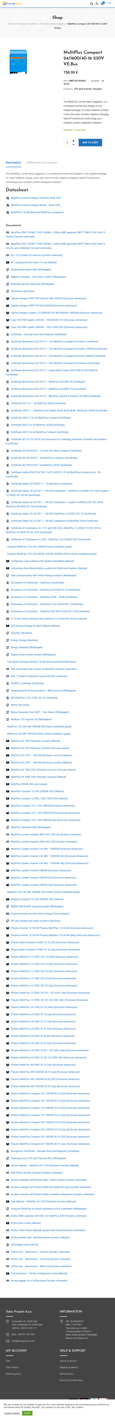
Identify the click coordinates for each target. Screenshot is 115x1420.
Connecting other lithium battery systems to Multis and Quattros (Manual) (48, 568)
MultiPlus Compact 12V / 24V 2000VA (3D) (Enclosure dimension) (45, 812)
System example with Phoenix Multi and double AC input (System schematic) (50, 1187)
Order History (12, 1367)
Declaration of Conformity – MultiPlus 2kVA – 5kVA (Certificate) (43, 597)
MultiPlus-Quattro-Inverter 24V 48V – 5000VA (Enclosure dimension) (46, 848)
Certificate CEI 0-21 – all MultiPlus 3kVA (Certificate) (38, 403)
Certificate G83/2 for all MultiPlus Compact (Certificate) (39, 432)
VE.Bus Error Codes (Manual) (25, 1223)
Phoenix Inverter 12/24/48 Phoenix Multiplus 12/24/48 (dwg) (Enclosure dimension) (55, 935)
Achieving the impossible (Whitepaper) (30, 269)
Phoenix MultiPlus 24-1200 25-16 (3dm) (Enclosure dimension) (43, 1007)
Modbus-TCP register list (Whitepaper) (31, 719)
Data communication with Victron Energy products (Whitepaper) (43, 575)
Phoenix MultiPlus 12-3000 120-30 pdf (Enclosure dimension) (43, 978)
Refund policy (66, 1373)
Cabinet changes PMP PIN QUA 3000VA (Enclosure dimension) (43, 305)
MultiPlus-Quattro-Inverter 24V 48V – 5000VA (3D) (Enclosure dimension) (49, 856)
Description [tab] (13, 162)
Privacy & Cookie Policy (71, 1380)
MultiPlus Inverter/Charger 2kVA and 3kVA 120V (35, 198)
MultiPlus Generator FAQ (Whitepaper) (30, 827)
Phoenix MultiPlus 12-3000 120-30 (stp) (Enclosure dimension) (43, 985)
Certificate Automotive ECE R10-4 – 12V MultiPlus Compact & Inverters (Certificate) (54, 341)
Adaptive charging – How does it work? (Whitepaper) (38, 276)
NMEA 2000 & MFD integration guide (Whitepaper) (36, 906)
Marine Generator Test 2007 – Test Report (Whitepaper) (39, 712)
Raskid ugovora (13, 1373)
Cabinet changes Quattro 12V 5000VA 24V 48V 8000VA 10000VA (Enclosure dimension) (56, 312)
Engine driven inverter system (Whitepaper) (33, 654)
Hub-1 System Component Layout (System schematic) (39, 676)
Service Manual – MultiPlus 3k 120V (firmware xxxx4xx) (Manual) (44, 1165)
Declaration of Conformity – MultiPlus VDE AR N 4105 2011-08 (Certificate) (50, 611)
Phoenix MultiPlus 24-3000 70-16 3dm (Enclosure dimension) (43, 1021)
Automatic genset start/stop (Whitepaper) (32, 284)
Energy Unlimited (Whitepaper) (26, 647)
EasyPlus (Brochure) (21, 633)
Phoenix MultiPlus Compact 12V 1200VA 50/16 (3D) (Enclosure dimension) (50, 1093)
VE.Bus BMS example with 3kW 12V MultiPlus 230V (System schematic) (48, 1215)
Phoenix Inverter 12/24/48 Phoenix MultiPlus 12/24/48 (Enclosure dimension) (51, 928)
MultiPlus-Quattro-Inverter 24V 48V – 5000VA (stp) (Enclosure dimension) (49, 863)
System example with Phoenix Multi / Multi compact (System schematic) (48, 1179)
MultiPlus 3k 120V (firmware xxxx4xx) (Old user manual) (39, 748)
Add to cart (90, 142)
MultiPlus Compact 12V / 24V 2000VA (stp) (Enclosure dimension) (45, 820)
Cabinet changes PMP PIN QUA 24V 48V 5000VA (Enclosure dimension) (48, 298)
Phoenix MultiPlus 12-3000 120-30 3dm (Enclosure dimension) (43, 971)
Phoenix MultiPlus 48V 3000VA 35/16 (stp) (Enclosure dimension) (45, 1072)
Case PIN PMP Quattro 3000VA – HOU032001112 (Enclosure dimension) (48, 320)
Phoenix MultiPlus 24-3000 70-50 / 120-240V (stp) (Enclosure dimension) (49, 1050)
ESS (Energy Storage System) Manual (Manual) (35, 625)
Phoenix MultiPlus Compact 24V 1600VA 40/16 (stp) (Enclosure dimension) (50, 1144)
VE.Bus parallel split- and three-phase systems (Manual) (40, 1237)
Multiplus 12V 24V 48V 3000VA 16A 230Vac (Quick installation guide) (43, 892)
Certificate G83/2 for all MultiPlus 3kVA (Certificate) (37, 425)
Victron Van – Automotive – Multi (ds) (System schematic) (41, 1266)
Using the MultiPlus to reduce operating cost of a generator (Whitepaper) (48, 1208)
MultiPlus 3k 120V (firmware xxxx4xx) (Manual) (35, 741)
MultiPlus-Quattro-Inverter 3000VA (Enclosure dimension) (40, 870)
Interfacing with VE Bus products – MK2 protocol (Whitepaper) (43, 690)
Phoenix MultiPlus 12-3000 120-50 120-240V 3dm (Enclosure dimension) (49, 1000)
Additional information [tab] (41, 162)
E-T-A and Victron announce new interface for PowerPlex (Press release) (48, 618)
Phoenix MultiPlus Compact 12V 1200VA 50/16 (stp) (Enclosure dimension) (50, 1100)
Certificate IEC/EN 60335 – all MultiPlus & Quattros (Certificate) (43, 457)
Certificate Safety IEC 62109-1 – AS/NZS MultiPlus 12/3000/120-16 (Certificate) (53, 513)
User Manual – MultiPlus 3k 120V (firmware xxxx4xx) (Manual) (43, 1201)
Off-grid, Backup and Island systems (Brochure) (35, 920)
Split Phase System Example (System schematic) (36, 1172)
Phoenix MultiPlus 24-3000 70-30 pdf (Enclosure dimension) (42, 1036)
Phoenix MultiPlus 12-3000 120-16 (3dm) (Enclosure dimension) (44, 956)
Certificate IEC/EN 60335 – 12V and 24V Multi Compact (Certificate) (46, 450)
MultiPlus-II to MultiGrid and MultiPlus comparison (37, 212)
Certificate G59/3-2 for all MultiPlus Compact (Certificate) (40, 417)
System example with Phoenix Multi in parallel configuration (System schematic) (52, 1194)
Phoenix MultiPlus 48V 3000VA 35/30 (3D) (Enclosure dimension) (45, 1079)
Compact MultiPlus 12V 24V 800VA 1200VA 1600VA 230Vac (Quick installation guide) (52, 553)
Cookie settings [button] (12, 1413)
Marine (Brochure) (19, 705)
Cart (8, 1361)
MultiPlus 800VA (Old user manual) (28, 784)
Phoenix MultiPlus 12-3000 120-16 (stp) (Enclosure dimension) (43, 964)
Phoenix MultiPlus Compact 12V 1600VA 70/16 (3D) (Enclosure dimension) (50, 1108)
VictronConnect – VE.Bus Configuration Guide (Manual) (38, 1273)
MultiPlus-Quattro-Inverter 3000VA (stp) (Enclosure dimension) (43, 884)
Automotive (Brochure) (22, 291)
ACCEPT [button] (27, 1413)
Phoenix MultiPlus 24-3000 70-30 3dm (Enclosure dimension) (43, 1028)
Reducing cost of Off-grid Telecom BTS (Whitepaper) (38, 1158)
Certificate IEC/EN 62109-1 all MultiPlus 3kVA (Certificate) (41, 465)
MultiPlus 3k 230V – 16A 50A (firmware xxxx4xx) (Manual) (41, 762)
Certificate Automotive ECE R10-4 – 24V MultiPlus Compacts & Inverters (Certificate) (55, 363)
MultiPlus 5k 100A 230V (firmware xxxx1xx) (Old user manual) (42, 769)
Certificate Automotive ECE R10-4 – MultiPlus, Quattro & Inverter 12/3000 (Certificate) (55, 396)
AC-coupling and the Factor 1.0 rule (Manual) (33, 262)
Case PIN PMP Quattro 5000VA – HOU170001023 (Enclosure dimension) (48, 327)
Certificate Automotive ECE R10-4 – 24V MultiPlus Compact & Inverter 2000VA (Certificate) (58, 356)
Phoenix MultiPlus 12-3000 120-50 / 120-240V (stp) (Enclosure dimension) (50, 992)
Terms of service (68, 1361)
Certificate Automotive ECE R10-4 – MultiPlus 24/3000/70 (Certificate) (47, 381)
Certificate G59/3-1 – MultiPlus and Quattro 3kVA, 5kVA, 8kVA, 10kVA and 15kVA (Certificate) (59, 410)
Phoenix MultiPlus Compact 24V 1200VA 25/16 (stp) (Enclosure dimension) (50, 1129)
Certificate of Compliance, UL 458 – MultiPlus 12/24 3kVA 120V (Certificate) (50, 539)
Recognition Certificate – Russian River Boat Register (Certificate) (45, 1151)
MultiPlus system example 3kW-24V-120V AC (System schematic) (45, 834)
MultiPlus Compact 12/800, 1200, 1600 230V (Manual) (39, 798)
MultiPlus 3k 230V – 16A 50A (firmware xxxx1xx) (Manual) (41, 755)
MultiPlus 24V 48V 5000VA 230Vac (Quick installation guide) (39, 733)
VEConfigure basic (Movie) (24, 1244)
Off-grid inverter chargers (88, 89)
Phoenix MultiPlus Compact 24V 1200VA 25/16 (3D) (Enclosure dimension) (50, 1122)
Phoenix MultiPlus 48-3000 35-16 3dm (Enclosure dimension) (43, 1064)
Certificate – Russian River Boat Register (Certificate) (38, 334)
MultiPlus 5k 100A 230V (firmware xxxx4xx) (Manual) (38, 777)
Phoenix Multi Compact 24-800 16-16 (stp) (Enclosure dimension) (45, 949)
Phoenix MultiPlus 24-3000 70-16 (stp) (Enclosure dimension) (43, 1014)
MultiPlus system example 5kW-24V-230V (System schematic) (43, 841)
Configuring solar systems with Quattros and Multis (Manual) (42, 561)
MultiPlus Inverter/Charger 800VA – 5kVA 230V (35, 205)
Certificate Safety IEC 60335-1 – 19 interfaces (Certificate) (41, 483)
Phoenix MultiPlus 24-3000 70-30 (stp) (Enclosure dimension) (43, 1043)
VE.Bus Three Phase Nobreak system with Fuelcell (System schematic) (47, 1230)
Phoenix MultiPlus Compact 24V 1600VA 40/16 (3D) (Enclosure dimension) (50, 1136)
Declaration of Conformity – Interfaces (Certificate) (37, 582)
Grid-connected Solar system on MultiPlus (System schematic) (43, 669)
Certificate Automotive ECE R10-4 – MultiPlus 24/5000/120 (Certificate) (48, 389)
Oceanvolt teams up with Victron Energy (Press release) (39, 913)
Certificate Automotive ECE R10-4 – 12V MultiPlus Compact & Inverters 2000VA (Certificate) (58, 348)
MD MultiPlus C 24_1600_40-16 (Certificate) (34, 697)
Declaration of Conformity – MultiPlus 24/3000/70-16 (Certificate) (45, 589)
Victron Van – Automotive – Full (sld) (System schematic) (40, 1259)
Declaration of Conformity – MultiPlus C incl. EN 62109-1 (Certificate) (46, 604)
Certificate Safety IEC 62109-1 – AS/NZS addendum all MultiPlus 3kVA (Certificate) (54, 520)
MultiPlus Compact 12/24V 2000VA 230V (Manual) (37, 791)
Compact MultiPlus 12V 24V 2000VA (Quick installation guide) (39, 546)
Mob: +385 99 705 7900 (23, 1334)
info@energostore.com (23, 1341)
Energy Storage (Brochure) (24, 640)
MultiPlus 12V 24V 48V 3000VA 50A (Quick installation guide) (39, 726)
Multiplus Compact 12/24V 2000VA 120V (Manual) (36, 899)
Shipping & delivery (69, 1367)
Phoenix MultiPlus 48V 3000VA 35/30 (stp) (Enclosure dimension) (45, 1086)
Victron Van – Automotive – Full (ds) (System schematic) (40, 1251)
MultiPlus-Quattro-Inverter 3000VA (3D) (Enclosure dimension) (43, 877)
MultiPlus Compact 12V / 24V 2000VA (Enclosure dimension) (42, 805)
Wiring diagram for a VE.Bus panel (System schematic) (39, 1280)
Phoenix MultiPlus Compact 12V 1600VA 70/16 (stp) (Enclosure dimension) (50, 1115)
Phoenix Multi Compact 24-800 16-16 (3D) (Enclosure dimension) (44, 942)
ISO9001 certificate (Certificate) (27, 683)
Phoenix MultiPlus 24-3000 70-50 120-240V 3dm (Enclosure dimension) (48, 1057)
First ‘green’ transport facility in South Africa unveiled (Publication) (41, 661)
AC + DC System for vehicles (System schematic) (36, 255)
